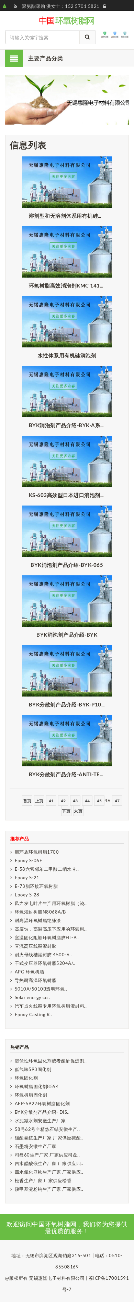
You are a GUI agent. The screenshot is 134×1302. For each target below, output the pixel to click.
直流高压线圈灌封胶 (36, 946)
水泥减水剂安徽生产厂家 (40, 1120)
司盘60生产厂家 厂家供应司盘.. (47, 1155)
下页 (66, 811)
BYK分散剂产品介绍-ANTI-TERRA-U (69, 774)
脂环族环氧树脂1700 (37, 852)
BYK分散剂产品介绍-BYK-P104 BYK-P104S (69, 704)
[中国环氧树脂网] (67, 20)
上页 (39, 800)
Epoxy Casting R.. (33, 1014)
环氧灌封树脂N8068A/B (40, 912)
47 (117, 800)
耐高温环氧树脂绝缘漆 (38, 920)
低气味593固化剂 (33, 1069)
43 (75, 800)
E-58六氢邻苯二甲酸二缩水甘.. (47, 869)
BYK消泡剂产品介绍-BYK (66, 634)
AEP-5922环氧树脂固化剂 (42, 1103)
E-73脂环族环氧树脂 (36, 886)
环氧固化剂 (26, 1078)
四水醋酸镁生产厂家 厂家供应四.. (49, 1163)
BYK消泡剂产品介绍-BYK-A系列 (67, 425)
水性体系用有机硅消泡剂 (67, 355)
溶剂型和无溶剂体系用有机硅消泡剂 (69, 216)
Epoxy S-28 (27, 894)
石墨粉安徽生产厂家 (36, 1146)
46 (107, 800)
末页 (78, 811)
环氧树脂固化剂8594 (37, 1086)
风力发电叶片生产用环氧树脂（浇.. (51, 903)
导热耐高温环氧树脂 (36, 980)
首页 (27, 800)
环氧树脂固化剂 (31, 1095)
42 (63, 800)
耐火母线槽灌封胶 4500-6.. (43, 954)
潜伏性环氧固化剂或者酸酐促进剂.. (51, 1060)
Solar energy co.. (32, 997)
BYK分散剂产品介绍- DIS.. (42, 1112)
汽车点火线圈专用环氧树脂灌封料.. (51, 1006)
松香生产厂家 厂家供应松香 (43, 1180)
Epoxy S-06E (29, 860)
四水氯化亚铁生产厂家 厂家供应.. (49, 1172)
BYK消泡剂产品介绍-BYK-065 (67, 565)
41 (51, 800)
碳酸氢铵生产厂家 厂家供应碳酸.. (49, 1137)
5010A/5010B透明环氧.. (41, 989)
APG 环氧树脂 (29, 971)
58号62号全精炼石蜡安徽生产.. (47, 1129)
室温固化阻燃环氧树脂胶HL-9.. (47, 937)
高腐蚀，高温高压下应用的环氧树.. (51, 929)
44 (87, 800)
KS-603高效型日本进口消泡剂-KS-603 (69, 495)
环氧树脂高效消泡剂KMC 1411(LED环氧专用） (69, 285)
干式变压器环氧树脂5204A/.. (45, 963)
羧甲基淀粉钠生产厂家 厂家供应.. (49, 1189)
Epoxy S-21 (27, 877)
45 (99, 800)
